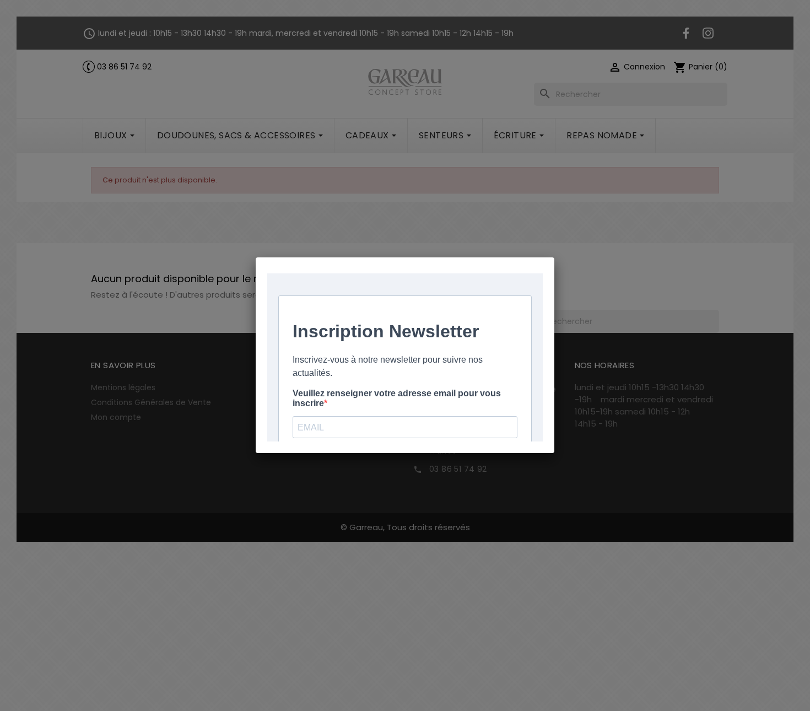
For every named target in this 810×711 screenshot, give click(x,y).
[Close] (554, 257)
